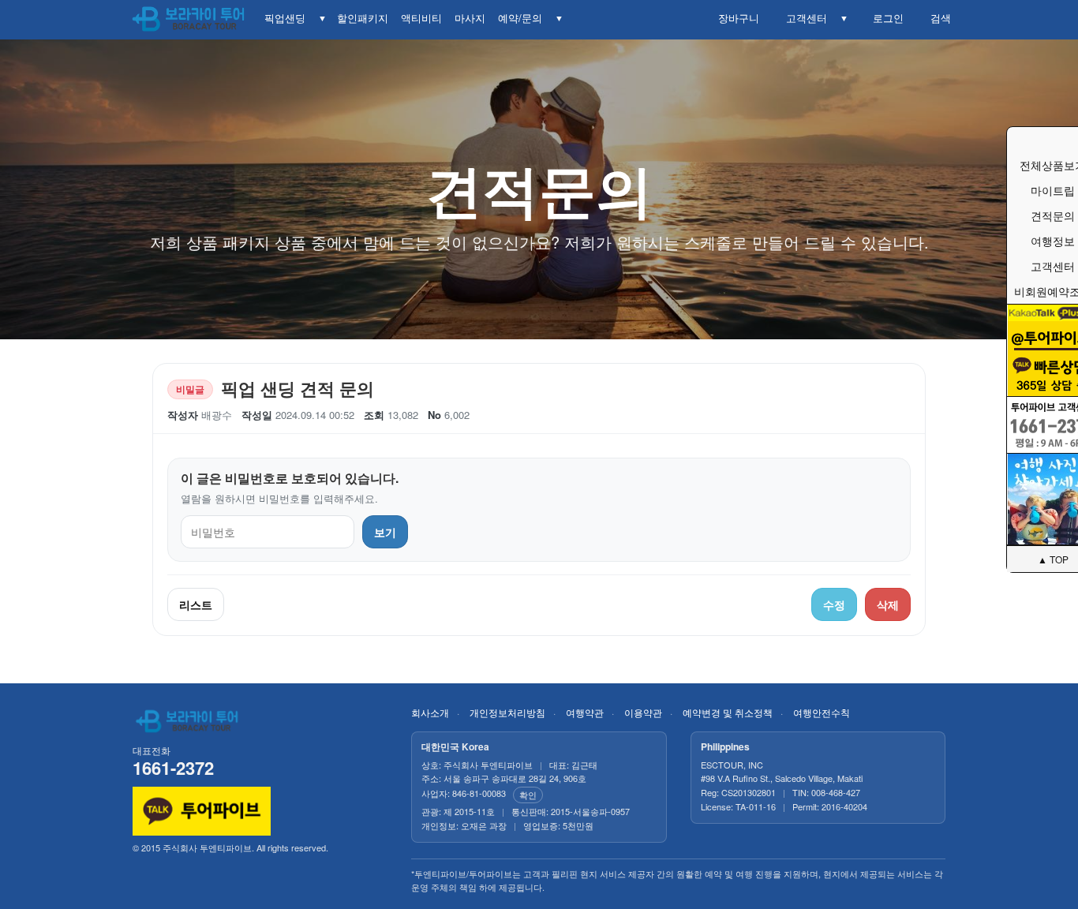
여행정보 (1053, 241)
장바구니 (735, 17)
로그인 (885, 17)
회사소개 (430, 712)
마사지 (470, 17)
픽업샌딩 (284, 17)
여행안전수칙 (821, 712)
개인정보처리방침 (507, 712)
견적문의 (1053, 215)
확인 (528, 794)
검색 (937, 17)
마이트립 (1053, 190)
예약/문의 (520, 17)
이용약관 (643, 712)
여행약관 (585, 712)
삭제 (888, 604)
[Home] (189, 19)
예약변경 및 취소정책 (728, 712)
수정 (834, 604)
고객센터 (803, 17)
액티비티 (421, 17)
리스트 (195, 604)
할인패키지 (362, 17)
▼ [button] (322, 18)
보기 (385, 532)
